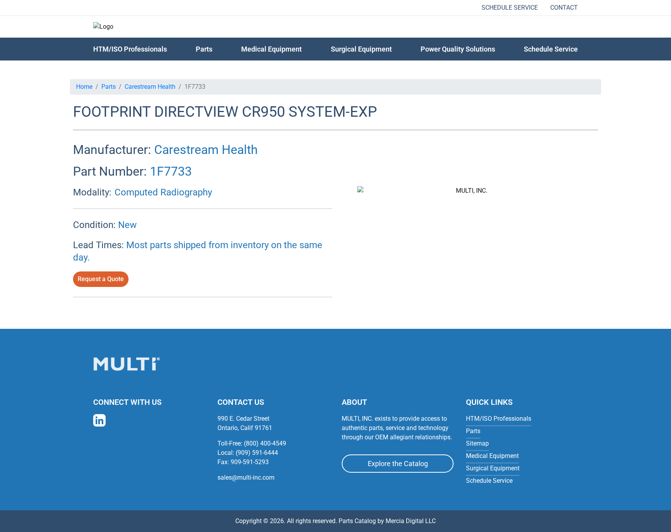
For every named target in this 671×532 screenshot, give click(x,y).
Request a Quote (101, 279)
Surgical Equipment (361, 49)
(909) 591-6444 (257, 452)
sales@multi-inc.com (246, 477)
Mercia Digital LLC (411, 521)
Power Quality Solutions (458, 49)
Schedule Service (510, 7)
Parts (108, 86)
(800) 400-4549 (265, 443)
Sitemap (477, 443)
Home (84, 86)
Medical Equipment (271, 49)
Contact (564, 7)
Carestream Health (150, 86)
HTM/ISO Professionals (130, 49)
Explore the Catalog (398, 463)
